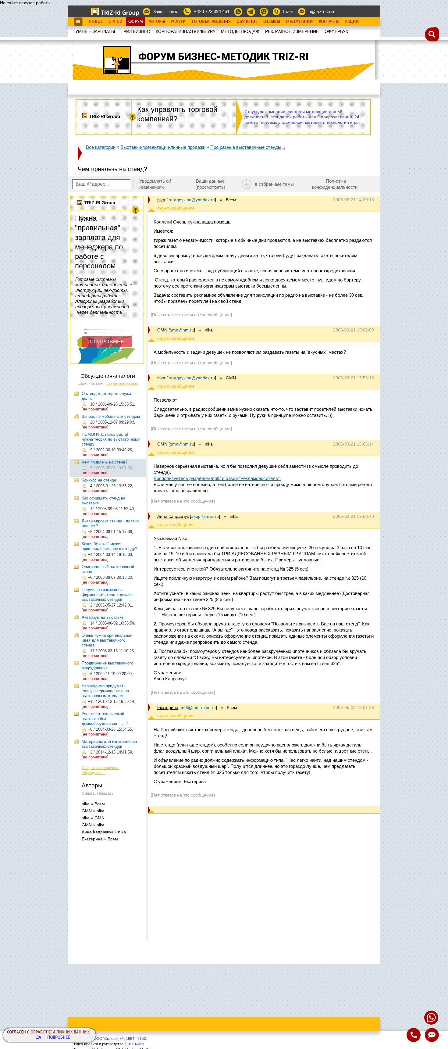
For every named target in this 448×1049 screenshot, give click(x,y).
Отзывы (271, 21)
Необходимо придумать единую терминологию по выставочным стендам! (105, 691)
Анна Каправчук (173, 516)
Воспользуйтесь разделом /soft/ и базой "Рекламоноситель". (217, 478)
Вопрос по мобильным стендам (111, 416)
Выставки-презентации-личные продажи (162, 147)
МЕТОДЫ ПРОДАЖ (240, 31)
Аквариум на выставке (102, 617)
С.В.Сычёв (134, 1044)
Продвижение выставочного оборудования (107, 665)
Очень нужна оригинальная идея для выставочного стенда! (107, 640)
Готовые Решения (211, 21)
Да (38, 1037)
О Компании (299, 21)
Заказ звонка (166, 11)
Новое (96, 21)
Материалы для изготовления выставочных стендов (109, 744)
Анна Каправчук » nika (104, 831)
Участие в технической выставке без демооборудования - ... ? (105, 718)
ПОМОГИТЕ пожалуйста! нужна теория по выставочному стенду (111, 439)
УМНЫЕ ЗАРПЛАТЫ (95, 31)
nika (161, 199)
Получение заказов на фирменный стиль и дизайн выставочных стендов (107, 594)
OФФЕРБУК (336, 31)
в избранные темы (274, 184)
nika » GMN (93, 817)
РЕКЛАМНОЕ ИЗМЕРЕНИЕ (292, 31)
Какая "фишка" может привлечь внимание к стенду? (109, 546)
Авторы (157, 21)
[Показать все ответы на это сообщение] (191, 314)
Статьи (115, 21)
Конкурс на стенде (99, 480)
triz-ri (288, 11)
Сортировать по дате (122, 383)
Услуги (178, 21)
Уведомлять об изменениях (155, 184)
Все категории (101, 147)
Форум (135, 21)
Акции (352, 21)
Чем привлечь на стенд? (104, 462)
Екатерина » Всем (100, 838)
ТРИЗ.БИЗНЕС (135, 31)
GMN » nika (93, 810)
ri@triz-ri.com (322, 11)
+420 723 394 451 (211, 11)
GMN (162, 330)
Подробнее (58, 1037)
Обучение (247, 21)
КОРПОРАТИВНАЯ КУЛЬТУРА (185, 31)
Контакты (329, 21)
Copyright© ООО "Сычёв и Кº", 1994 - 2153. (110, 1038)
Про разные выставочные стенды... (247, 147)
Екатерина (167, 707)
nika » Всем (93, 803)
